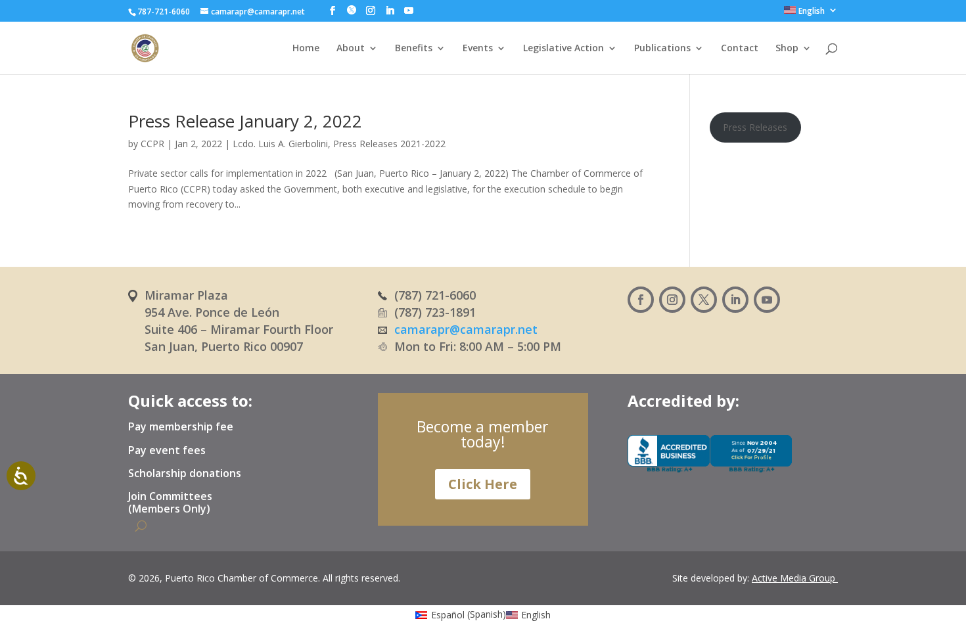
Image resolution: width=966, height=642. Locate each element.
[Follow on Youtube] (767, 300)
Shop (786, 48)
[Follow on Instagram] (672, 300)
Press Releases (755, 127)
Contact (739, 48)
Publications (662, 48)
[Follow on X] (704, 300)
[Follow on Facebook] (641, 300)
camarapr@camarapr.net (466, 329)
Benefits (413, 48)
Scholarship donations (184, 473)
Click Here (482, 484)
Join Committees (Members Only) (170, 503)
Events (478, 48)
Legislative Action (563, 48)
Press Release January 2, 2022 (245, 121)
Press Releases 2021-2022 (389, 143)
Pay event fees (167, 450)
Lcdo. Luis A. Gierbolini (280, 143)
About (350, 48)
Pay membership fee (180, 427)
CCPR (152, 143)
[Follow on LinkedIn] (735, 300)
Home (305, 48)
